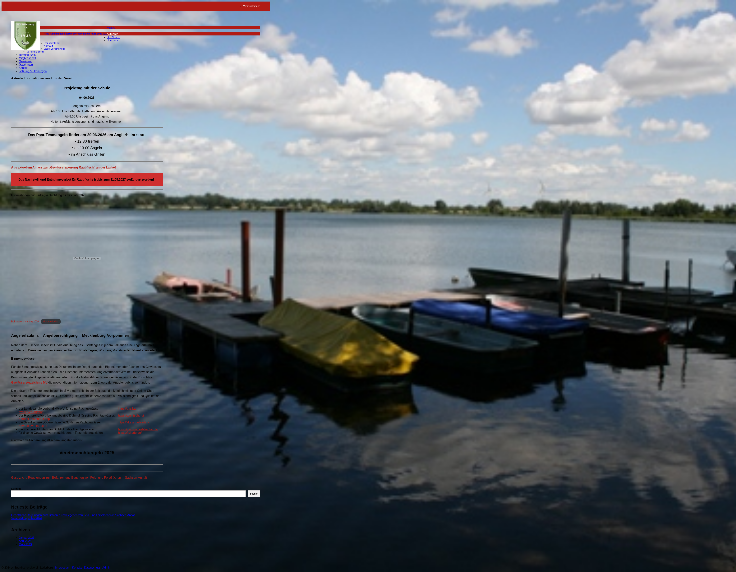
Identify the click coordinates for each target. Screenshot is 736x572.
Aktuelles (112, 33)
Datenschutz (92, 567)
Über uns (112, 40)
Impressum (62, 567)
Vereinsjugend (35, 51)
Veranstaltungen (251, 6)
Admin (106, 567)
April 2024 (25, 540)
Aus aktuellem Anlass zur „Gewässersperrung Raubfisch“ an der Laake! (63, 167)
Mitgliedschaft (27, 58)
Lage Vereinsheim (55, 48)
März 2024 (25, 544)
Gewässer (25, 61)
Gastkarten (26, 64)
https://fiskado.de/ (130, 432)
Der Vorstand (52, 43)
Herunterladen (50, 321)
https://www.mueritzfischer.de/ (138, 429)
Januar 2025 (26, 537)
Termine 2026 (27, 54)
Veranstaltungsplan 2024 (26, 518)
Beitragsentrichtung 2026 (25, 321)
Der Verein (113, 37)
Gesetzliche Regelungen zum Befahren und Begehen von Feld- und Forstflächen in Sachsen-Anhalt (79, 477)
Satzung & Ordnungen (33, 71)
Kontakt (48, 45)
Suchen (16, 488)
